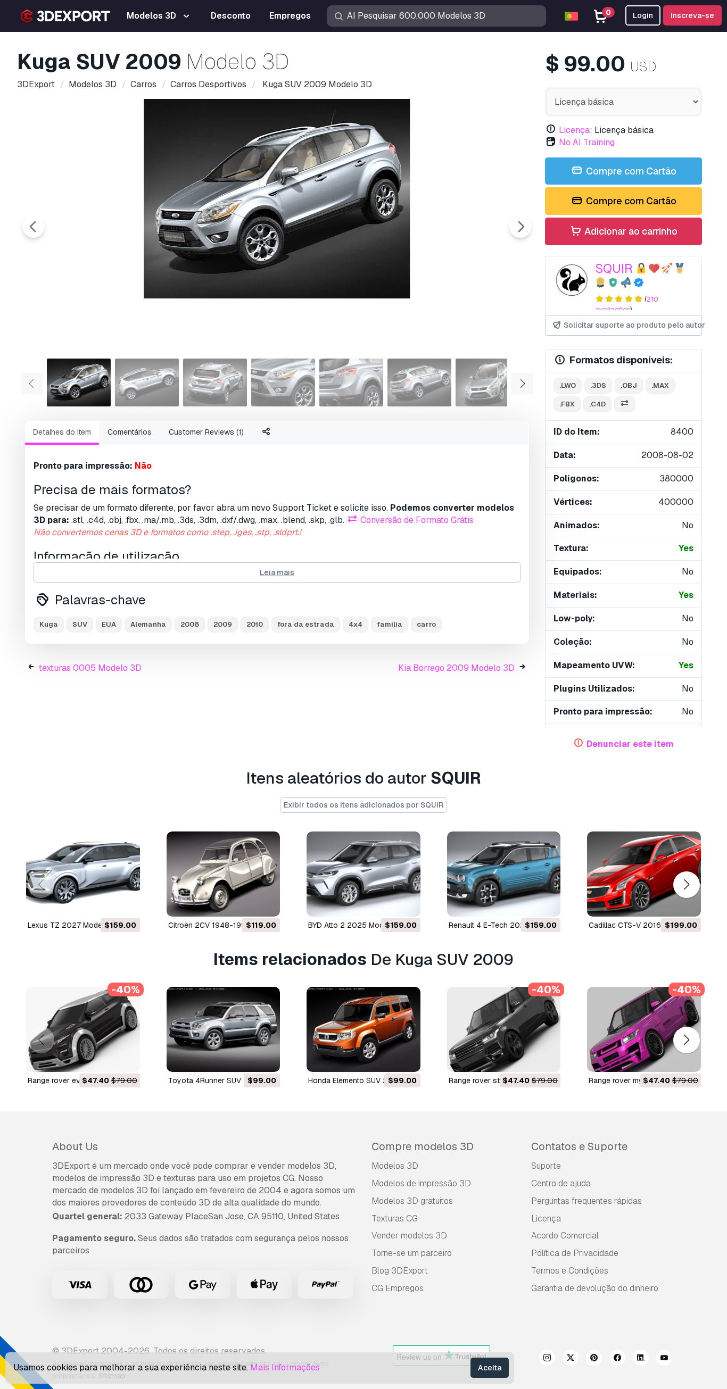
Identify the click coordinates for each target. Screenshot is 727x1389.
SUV (79, 624)
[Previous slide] (33, 226)
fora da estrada (305, 624)
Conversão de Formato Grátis (416, 520)
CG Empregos (397, 1288)
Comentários (130, 432)
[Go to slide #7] (487, 382)
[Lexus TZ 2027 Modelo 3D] (83, 874)
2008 (189, 624)
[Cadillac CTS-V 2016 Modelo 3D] (644, 874)
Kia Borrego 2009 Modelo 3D (456, 667)
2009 (222, 624)
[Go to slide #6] (419, 382)
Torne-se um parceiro (411, 1253)
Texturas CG (394, 1218)
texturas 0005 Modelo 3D (90, 667)
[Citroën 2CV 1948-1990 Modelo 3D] (223, 874)
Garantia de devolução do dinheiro (594, 1288)
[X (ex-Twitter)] (570, 1359)
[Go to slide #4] (283, 382)
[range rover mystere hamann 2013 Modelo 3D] (644, 1029)
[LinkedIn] (640, 1359)
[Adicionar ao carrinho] (102, 902)
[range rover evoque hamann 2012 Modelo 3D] (83, 1029)
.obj (629, 385)
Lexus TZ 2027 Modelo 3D (74, 925)
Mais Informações (285, 1367)
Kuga (48, 624)
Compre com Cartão (630, 171)
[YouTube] (664, 1359)
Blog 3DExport (399, 1270)
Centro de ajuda (561, 1183)
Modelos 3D (394, 1165)
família (389, 624)
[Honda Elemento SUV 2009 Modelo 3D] (363, 1029)
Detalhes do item (62, 432)
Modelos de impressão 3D (421, 1183)
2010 (254, 624)
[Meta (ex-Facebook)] (617, 1359)
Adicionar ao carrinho (630, 231)
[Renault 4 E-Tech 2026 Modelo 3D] (504, 874)
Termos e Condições (569, 1270)
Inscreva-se (692, 15)
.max (660, 385)
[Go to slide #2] (147, 382)
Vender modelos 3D (409, 1235)
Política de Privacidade (574, 1253)
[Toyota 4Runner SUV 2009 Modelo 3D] (223, 1029)
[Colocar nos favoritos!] (124, 902)
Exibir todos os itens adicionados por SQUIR (363, 805)
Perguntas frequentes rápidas (586, 1201)
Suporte (546, 1165)
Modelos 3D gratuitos (412, 1201)
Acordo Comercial (565, 1235)
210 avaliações (627, 304)
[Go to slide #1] (79, 382)
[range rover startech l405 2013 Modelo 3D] (504, 1029)
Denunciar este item (630, 744)
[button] (686, 884)
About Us (75, 1146)
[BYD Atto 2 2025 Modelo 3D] (363, 874)
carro (426, 624)
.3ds (598, 385)
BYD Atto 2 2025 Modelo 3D (357, 925)
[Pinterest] (594, 1359)
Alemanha (148, 624)
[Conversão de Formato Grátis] (625, 404)
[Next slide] (520, 226)
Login (643, 15)
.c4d (597, 404)
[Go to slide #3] (215, 382)
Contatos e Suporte (579, 1146)
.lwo (567, 385)
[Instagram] (547, 1359)
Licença (546, 1218)
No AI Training (587, 142)
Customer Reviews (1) (206, 432)
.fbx (567, 404)
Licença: (575, 130)
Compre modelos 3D (422, 1146)
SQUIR (614, 268)
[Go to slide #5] (351, 382)
